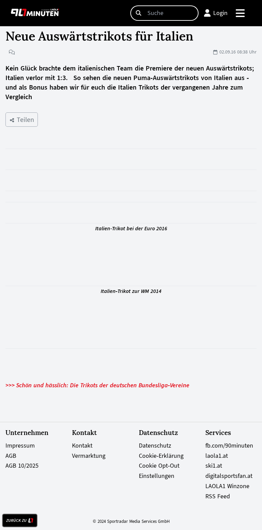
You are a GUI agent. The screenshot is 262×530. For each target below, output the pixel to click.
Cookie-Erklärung (161, 455)
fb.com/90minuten (229, 445)
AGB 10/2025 (22, 465)
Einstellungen (156, 475)
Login (220, 13)
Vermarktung (88, 455)
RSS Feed (217, 496)
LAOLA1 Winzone (227, 486)
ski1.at (213, 465)
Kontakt (82, 445)
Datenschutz (155, 445)
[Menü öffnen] (240, 13)
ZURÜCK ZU (16, 520)
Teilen (24, 119)
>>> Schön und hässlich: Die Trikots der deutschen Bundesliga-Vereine (97, 385)
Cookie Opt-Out (159, 465)
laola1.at (216, 455)
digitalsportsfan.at (228, 475)
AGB (10, 455)
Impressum (20, 445)
